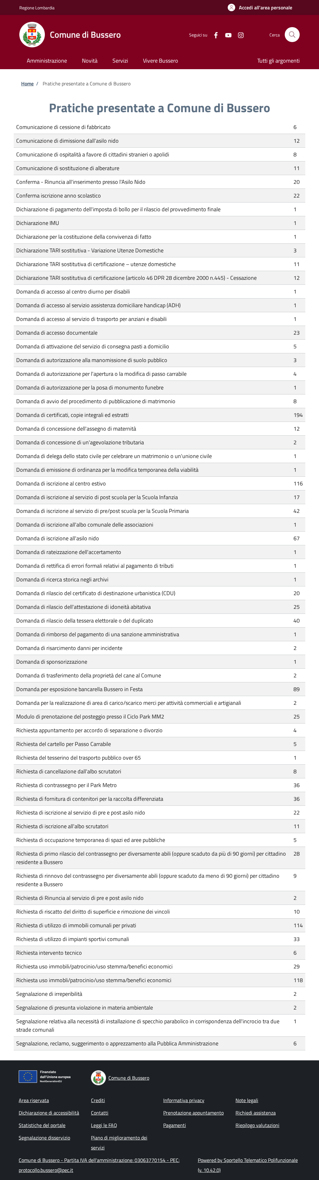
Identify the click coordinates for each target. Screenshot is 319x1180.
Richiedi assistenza (256, 1112)
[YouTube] (226, 34)
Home (27, 83)
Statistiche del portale (42, 1125)
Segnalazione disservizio (44, 1137)
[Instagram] (238, 34)
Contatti (99, 1112)
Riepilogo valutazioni (257, 1125)
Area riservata (34, 1100)
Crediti (98, 1100)
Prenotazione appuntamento (193, 1112)
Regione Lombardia (37, 7)
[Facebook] (213, 34)
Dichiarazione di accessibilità (49, 1112)
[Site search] (292, 34)
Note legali (247, 1100)
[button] (260, 7)
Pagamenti (174, 1125)
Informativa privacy (183, 1100)
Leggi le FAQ (104, 1125)
